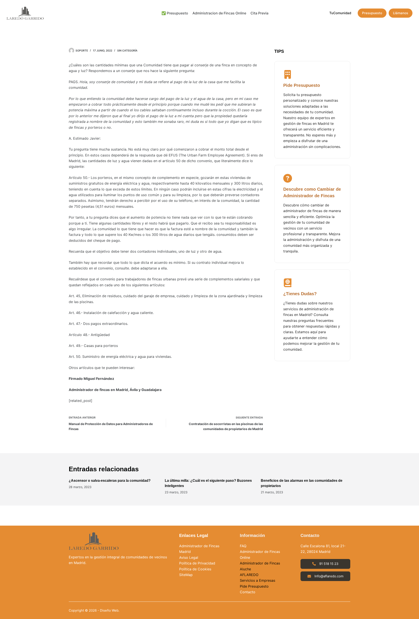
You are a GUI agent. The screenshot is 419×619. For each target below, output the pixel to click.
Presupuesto (372, 13)
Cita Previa (259, 13)
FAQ (243, 546)
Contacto (247, 592)
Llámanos (400, 13)
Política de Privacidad (197, 563)
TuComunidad (340, 13)
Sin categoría (127, 50)
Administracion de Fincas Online (219, 13)
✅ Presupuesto (174, 13)
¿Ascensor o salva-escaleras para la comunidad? (110, 480)
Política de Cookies (195, 569)
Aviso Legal (188, 557)
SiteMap (186, 575)
